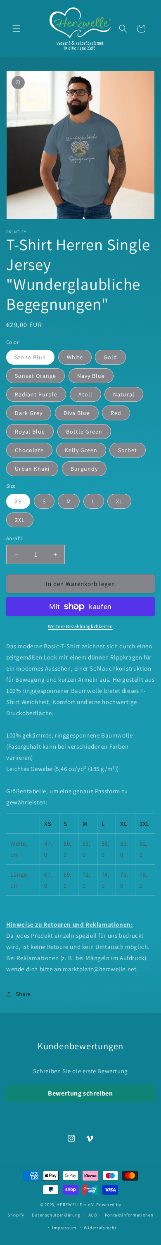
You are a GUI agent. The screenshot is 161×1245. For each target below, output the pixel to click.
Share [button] (23, 994)
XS (18, 501)
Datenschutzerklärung (56, 1215)
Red (116, 413)
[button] (16, 28)
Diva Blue (77, 413)
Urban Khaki (32, 468)
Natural (124, 394)
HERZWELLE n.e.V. (76, 1204)
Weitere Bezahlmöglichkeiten (80, 626)
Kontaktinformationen (129, 1215)
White (75, 357)
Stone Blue (30, 357)
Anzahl (14, 538)
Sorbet (127, 450)
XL (119, 501)
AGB (92, 1215)
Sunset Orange (35, 375)
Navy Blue (91, 375)
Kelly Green (81, 450)
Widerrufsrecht (100, 1228)
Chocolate (29, 450)
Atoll (85, 394)
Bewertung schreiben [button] (80, 1093)
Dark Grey (29, 413)
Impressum (64, 1228)
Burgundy (84, 468)
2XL (20, 520)
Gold (110, 357)
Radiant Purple (36, 394)
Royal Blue (30, 431)
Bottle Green (84, 431)
